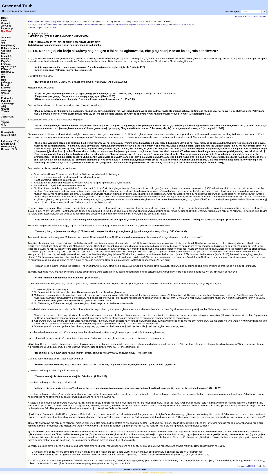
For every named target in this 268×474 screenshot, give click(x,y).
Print (255, 17)
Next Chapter (50, 28)
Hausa (87, 24)
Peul (3, 95)
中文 (3, 124)
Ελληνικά (6, 69)
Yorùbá (5, 122)
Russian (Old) (8, 149)
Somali (151, 24)
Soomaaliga (7, 103)
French (79, 24)
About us (6, 25)
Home (4, 17)
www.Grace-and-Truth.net (135, 469)
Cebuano (6, 50)
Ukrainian (174, 24)
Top (264, 466)
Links (4, 20)
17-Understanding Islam (51, 21)
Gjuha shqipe (8, 66)
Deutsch (5, 53)
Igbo (3, 79)
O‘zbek (5, 93)
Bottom (262, 17)
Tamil (158, 24)
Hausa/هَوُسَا (7, 71)
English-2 (6, 58)
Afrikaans (6, 37)
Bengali (52, 24)
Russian (141, 24)
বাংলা (3, 42)
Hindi (94, 24)
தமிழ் (3, 106)
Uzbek (183, 24)
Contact (5, 23)
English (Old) (8, 143)
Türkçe (5, 111)
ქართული (6, 82)
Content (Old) (8, 135)
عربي (4, 40)
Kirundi (5, 85)
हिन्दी (3, 77)
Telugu (165, 24)
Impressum (7, 28)
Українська (7, 116)
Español (5, 61)
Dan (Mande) (8, 45)
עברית (4, 74)
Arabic (43, 24)
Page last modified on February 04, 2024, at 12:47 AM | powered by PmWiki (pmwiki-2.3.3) (134, 473)
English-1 (6, 56)
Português (7, 98)
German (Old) (8, 146)
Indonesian (110, 24)
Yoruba (191, 24)
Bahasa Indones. (10, 48)
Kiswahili (6, 87)
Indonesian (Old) (10, 141)
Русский (6, 100)
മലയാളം (6, 90)
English (71, 24)
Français (6, 64)
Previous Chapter (35, 28)
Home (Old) (7, 132)
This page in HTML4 (242, 17)
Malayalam (131, 24)
